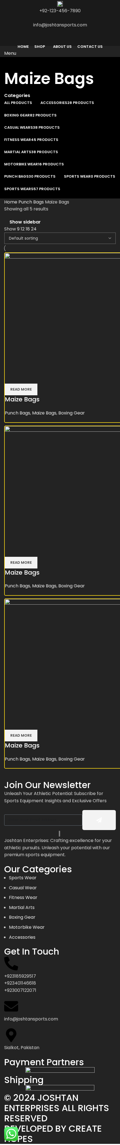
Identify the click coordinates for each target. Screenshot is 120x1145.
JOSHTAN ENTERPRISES (41, 1102)
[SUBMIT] (99, 820)
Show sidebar (25, 222)
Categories (17, 95)
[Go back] (11, 64)
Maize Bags (22, 399)
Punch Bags (31, 202)
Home (11, 202)
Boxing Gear (71, 413)
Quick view (27, 377)
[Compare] (12, 377)
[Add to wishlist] (42, 377)
